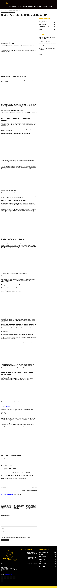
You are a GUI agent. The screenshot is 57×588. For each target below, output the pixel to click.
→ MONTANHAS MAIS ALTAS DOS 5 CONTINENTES (15, 472)
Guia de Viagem (12, 12)
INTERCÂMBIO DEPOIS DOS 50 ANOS (8, 489)
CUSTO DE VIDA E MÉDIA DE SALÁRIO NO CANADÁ (32, 564)
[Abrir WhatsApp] (54, 585)
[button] (54, 2)
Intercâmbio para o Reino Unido (45, 41)
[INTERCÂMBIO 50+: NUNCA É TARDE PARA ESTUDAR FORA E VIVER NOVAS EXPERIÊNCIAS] (19, 500)
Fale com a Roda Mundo (50, 586)
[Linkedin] (8, 577)
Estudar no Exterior (16, 6)
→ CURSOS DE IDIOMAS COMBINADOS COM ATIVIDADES (17, 475)
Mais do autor (17, 494)
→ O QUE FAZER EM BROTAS (9, 469)
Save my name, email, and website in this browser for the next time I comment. (16, 537)
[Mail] (11, 577)
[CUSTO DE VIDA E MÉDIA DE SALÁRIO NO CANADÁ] (23, 565)
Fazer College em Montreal (44, 45)
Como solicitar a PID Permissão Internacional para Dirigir (29, 490)
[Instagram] (5, 577)
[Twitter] (14, 577)
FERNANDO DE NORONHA (8, 478)
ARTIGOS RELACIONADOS (7, 494)
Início (2, 10)
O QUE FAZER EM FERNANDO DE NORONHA (19, 478)
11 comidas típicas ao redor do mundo (31, 558)
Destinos (50, 6)
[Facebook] (2, 577)
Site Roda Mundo (42, 586)
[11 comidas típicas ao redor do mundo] (23, 559)
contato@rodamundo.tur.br (9, 574)
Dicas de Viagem (37, 6)
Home (10, 6)
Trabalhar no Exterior (28, 6)
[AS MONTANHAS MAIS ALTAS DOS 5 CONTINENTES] (23, 554)
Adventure (44, 6)
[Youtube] (2, 580)
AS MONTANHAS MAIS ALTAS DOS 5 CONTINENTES (32, 553)
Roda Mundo (8, 406)
